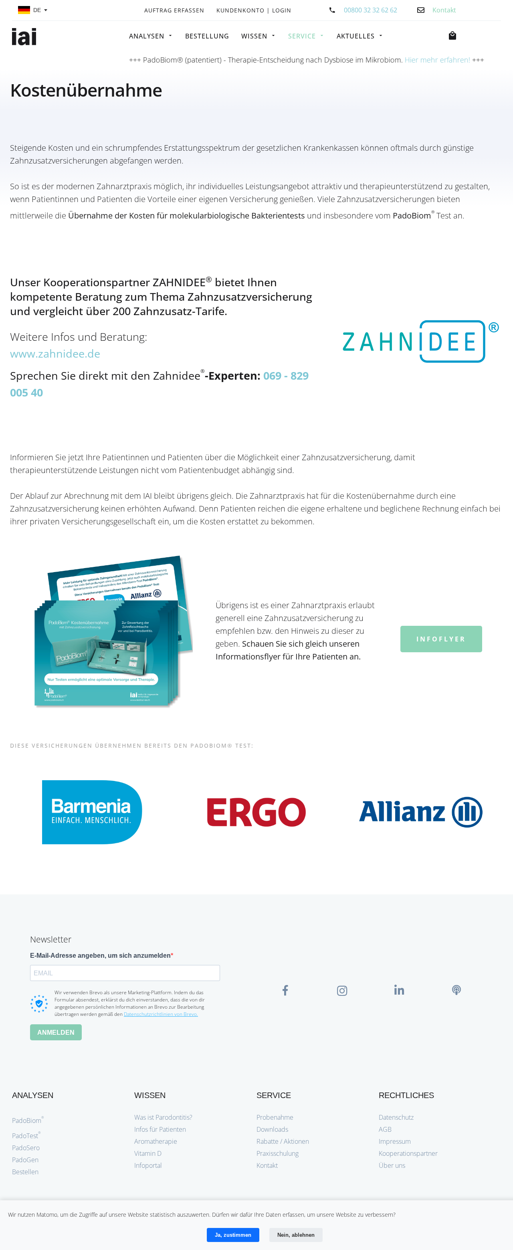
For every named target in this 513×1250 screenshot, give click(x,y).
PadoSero (26, 1147)
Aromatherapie (155, 1141)
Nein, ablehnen (296, 1235)
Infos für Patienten (160, 1129)
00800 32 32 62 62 (370, 10)
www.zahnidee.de (55, 353)
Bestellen (25, 1171)
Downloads (272, 1129)
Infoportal (148, 1165)
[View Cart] (454, 36)
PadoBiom (28, 1120)
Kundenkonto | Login (253, 10)
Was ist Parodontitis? (163, 1117)
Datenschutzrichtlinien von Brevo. (161, 1014)
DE (37, 10)
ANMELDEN (56, 1032)
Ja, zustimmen (233, 1235)
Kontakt (267, 1165)
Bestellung (207, 36)
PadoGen (25, 1159)
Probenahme (274, 1117)
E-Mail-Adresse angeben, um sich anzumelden (100, 955)
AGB (385, 1129)
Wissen (254, 36)
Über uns (392, 1165)
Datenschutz (396, 1117)
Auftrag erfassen (174, 10)
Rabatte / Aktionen (282, 1141)
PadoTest (26, 1135)
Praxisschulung (277, 1153)
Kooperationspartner (408, 1153)
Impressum (395, 1141)
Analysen (146, 36)
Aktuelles (356, 36)
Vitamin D (148, 1153)
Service (302, 36)
